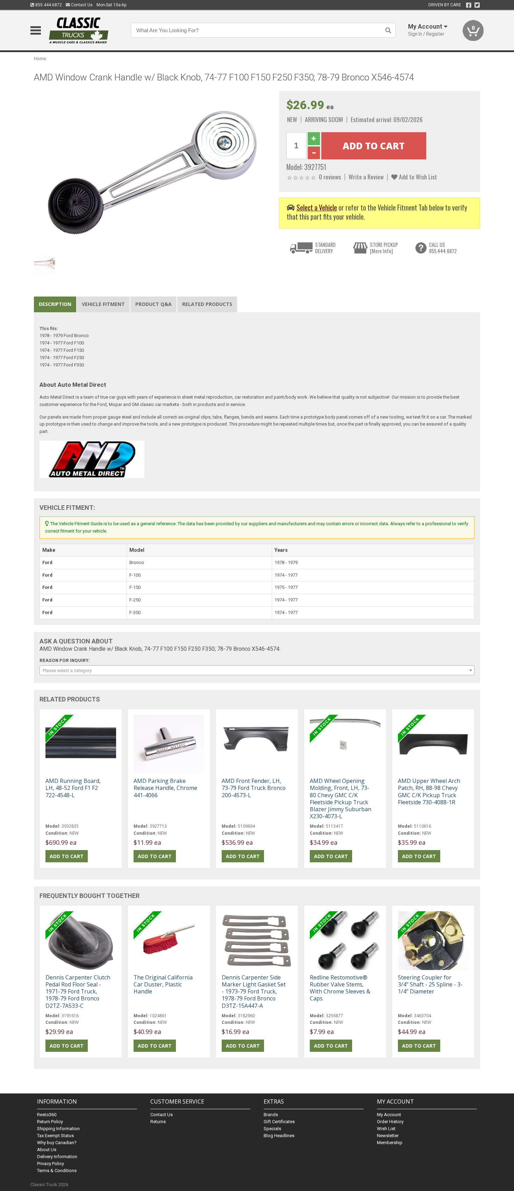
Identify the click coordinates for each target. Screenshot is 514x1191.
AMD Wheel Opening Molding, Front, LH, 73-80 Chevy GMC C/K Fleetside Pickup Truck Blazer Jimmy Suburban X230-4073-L (340, 798)
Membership (389, 1142)
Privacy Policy (50, 1163)
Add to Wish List (417, 176)
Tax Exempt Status (55, 1135)
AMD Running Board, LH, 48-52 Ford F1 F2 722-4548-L (73, 788)
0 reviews (330, 176)
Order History (390, 1121)
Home (40, 58)
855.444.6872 (48, 4)
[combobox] (257, 670)
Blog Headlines (279, 1135)
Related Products (207, 304)
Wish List (386, 1128)
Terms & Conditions (57, 1170)
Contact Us (81, 4)
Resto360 (46, 1114)
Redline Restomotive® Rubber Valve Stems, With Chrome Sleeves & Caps (340, 988)
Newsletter (388, 1135)
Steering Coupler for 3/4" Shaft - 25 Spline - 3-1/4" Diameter (430, 984)
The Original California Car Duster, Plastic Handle (163, 984)
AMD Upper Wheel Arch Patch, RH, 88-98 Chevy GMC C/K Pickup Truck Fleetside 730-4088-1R (429, 791)
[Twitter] (477, 5)
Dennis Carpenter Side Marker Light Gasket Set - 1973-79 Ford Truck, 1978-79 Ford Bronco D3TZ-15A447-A (254, 992)
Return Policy (50, 1121)
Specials (272, 1128)
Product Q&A (153, 304)
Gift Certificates (279, 1121)
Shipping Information (58, 1128)
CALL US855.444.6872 (443, 248)
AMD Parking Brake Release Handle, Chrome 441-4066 (165, 788)
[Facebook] (468, 5)
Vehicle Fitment (103, 304)
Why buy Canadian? (57, 1142)
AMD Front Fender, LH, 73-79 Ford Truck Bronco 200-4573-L (254, 788)
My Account (389, 1114)
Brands (271, 1114)
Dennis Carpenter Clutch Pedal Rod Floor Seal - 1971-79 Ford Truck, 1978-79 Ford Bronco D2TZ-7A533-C (77, 992)
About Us (46, 1149)
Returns (158, 1121)
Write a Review (366, 176)
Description (55, 304)
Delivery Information (57, 1156)
